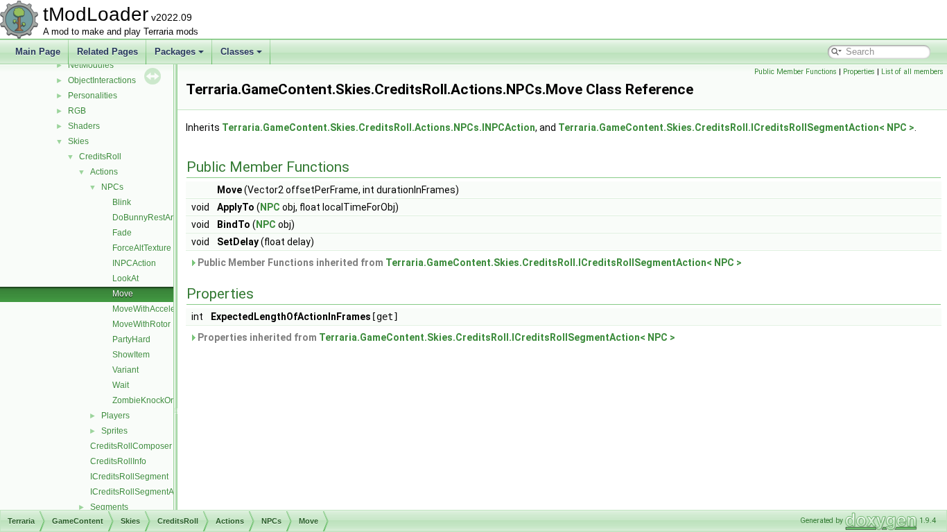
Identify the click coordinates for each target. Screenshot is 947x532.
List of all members (912, 71)
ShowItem (131, 355)
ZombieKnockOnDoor (153, 400)
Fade (122, 233)
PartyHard (131, 339)
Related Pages (107, 51)
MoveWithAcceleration (154, 309)
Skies (78, 141)
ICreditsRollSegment (129, 476)
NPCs (112, 187)
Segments (109, 507)
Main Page (37, 51)
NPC (270, 207)
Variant (125, 370)
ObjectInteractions (102, 80)
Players (115, 415)
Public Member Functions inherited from (469, 262)
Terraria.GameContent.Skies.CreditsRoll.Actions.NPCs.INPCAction (378, 127)
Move (122, 294)
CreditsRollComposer (131, 446)
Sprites (114, 431)
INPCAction (134, 263)
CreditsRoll (100, 156)
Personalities (92, 95)
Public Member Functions (795, 71)
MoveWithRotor (141, 324)
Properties (859, 71)
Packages (175, 51)
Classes (237, 51)
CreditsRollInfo (118, 461)
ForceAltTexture (141, 248)
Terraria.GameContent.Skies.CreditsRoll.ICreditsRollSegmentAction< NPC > (736, 127)
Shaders (84, 126)
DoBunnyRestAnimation (157, 217)
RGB (77, 111)
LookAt (125, 278)
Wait (120, 385)
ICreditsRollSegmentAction (141, 492)
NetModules (91, 65)
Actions (104, 172)
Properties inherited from (435, 337)
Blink (121, 202)
